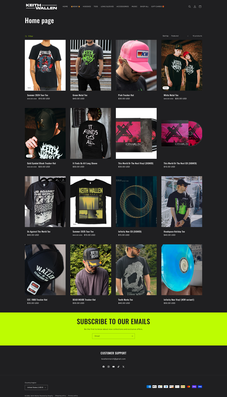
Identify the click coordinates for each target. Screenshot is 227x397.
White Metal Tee (171, 95)
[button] (189, 6)
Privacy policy (73, 395)
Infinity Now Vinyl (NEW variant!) (179, 299)
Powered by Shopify (46, 396)
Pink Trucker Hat (126, 95)
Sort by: (166, 36)
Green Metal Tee (80, 95)
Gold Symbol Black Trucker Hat (41, 163)
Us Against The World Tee (38, 231)
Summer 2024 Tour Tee (37, 95)
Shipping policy (60, 395)
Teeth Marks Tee (125, 299)
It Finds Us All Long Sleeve (85, 163)
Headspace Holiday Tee (174, 231)
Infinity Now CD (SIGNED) (130, 231)
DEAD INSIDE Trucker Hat (84, 299)
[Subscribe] (132, 336)
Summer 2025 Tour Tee (83, 231)
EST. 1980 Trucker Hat (37, 299)
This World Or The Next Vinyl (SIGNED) (135, 163)
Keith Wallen (35, 396)
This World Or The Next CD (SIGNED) (180, 163)
